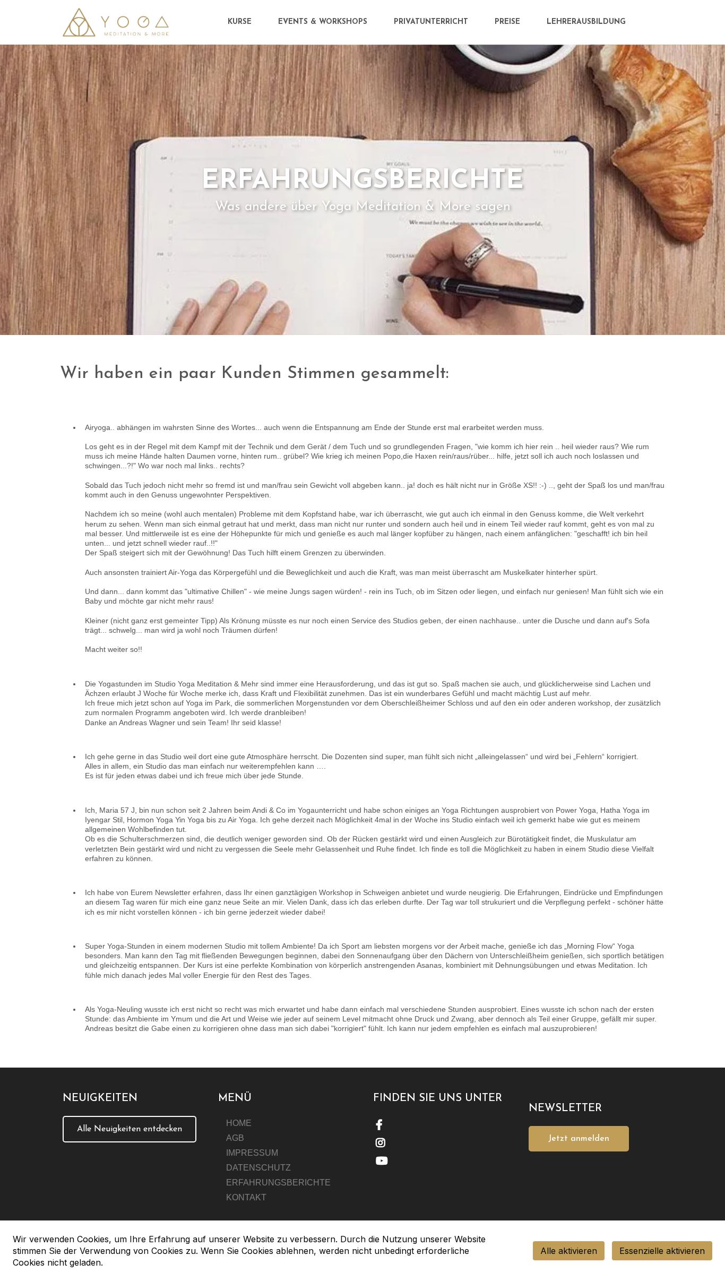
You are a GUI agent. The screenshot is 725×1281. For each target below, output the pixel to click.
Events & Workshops (322, 22)
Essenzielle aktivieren (662, 1250)
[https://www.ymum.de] (116, 22)
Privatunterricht (431, 22)
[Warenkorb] (657, 22)
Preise (507, 22)
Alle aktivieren (568, 1250)
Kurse (240, 22)
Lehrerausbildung (586, 22)
